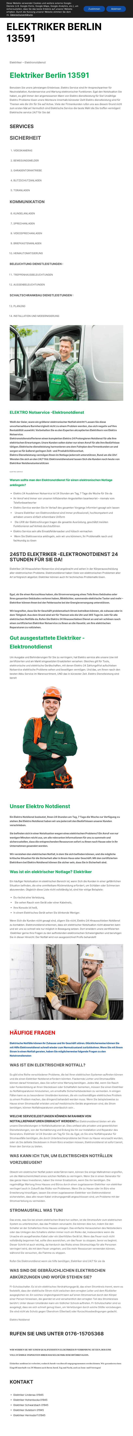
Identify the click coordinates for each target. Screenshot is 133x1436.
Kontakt (21, 1382)
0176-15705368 (84, 1334)
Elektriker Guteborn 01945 (28, 1410)
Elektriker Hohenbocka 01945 (30, 1399)
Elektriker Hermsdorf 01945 (29, 1415)
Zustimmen (94, 8)
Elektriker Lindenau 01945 (28, 1394)
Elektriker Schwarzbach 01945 (30, 1405)
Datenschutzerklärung (21, 14)
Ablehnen (116, 8)
